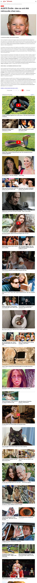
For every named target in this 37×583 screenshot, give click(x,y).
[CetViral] (7, 1)
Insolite (2, 6)
